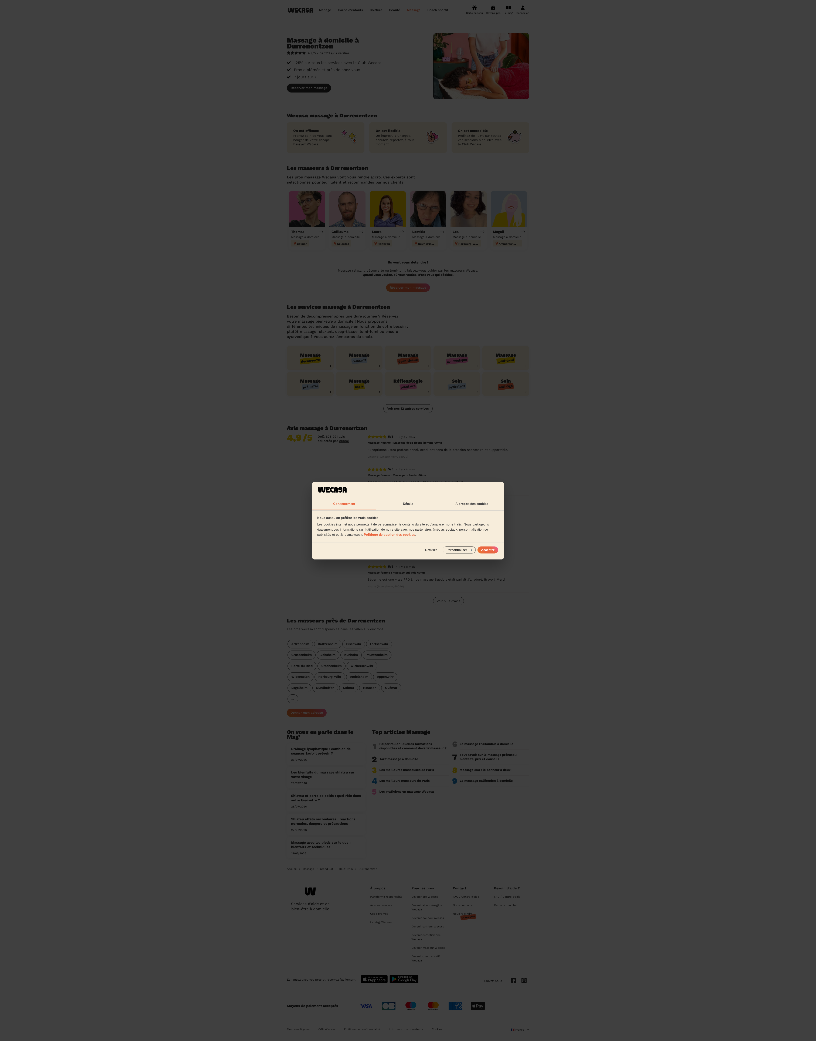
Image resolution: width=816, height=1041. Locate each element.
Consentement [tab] (344, 504)
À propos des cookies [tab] (471, 504)
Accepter (487, 550)
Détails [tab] (408, 504)
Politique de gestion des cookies (389, 535)
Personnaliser (456, 550)
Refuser (431, 550)
